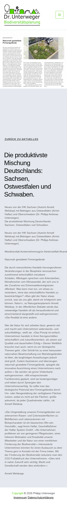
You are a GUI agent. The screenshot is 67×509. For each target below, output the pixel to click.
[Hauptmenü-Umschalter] (59, 15)
